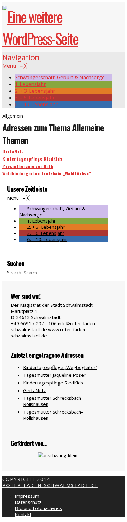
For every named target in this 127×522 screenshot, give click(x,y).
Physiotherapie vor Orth (27, 166)
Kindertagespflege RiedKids (33, 159)
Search (14, 272)
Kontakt (23, 514)
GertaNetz (13, 151)
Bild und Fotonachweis (38, 508)
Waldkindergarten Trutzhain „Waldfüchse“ (47, 173)
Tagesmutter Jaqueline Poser (54, 375)
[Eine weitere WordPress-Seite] (57, 38)
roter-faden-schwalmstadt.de (50, 485)
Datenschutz (28, 502)
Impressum (27, 496)
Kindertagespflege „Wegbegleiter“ (60, 367)
